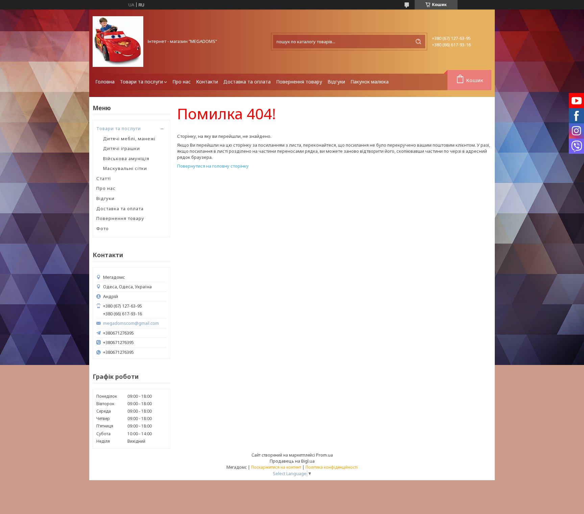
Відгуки (336, 81)
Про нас (181, 81)
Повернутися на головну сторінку (213, 166)
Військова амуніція (126, 158)
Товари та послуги (141, 81)
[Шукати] (418, 41)
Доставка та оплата (247, 81)
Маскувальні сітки (125, 168)
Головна (105, 81)
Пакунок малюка (369, 81)
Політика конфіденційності (332, 467)
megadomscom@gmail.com (131, 323)
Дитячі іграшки (121, 148)
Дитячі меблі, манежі (129, 139)
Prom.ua (324, 455)
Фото (102, 228)
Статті (103, 178)
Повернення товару (299, 81)
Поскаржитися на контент (276, 467)
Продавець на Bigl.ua (292, 461)
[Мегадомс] (118, 41)
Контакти (207, 81)
